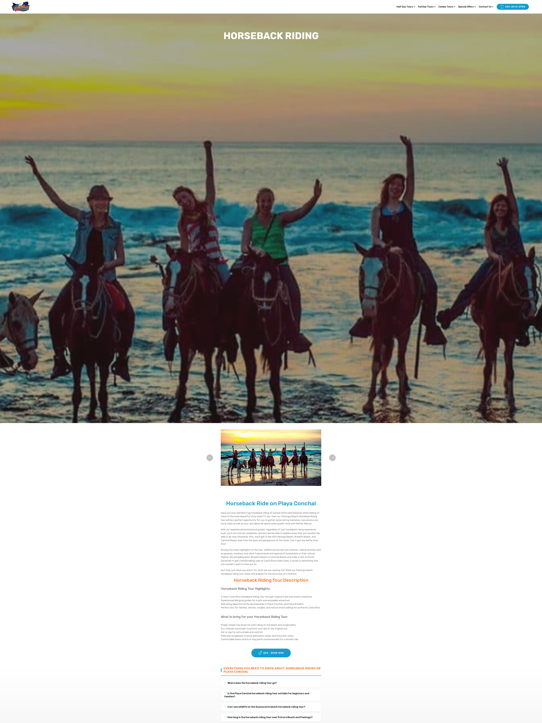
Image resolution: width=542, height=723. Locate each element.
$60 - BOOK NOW (273, 653)
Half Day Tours (404, 6)
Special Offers (466, 6)
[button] (209, 457)
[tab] (271, 683)
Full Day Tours (426, 6)
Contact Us (485, 6)
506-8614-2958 (515, 6)
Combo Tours (445, 6)
